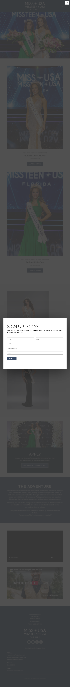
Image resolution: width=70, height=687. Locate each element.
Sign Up (12, 358)
